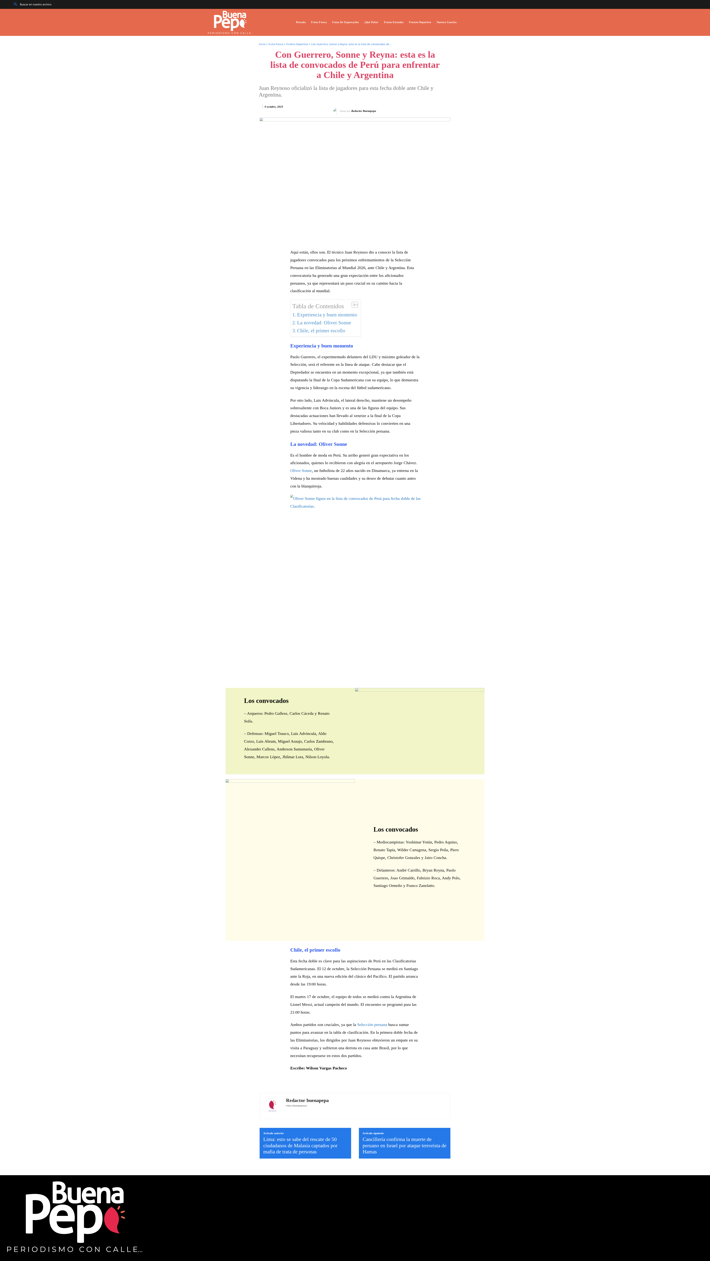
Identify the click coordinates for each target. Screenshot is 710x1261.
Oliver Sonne (301, 470)
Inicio (262, 44)
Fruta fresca (275, 44)
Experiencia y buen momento (327, 315)
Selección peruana (372, 1024)
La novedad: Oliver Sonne (324, 322)
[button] (31, 4)
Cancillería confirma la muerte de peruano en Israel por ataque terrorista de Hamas (404, 1145)
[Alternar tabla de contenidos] (353, 305)
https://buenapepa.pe (296, 1105)
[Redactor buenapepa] (336, 111)
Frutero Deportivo (297, 44)
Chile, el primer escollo (321, 330)
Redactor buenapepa (363, 110)
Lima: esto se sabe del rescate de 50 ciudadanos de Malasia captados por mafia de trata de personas (300, 1145)
